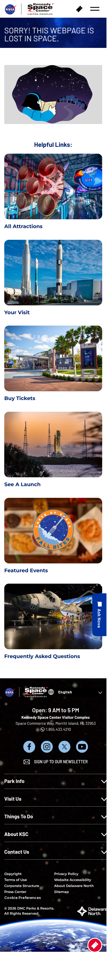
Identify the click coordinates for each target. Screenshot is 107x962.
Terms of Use (15, 880)
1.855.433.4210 (58, 729)
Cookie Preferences (22, 898)
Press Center (15, 892)
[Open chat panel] (99, 614)
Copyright (13, 874)
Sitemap (61, 892)
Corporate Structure (21, 886)
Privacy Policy (66, 874)
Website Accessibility (72, 880)
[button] (94, 8)
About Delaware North (74, 886)
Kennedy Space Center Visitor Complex (55, 717)
